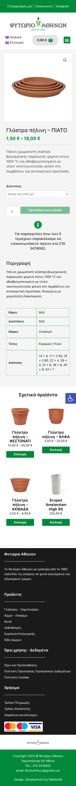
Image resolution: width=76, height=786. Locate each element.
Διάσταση (13, 186)
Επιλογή (20, 454)
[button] (70, 398)
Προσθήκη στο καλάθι (45, 210)
